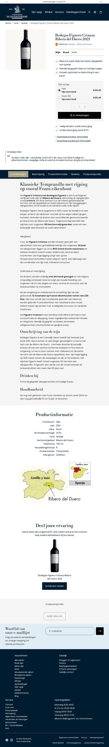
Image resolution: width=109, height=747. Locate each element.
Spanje (24, 23)
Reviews (75, 174)
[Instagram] (11, 740)
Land (16, 23)
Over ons (9, 707)
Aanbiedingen (21, 684)
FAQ (7, 728)
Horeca (62, 663)
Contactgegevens (73, 743)
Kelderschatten (22, 693)
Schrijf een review (54, 586)
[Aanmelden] (100, 631)
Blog (16, 696)
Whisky (18, 681)
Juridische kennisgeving (94, 743)
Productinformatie (57, 174)
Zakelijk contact (66, 672)
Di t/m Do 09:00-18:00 (64, 708)
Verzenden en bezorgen (16, 719)
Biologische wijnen (23, 675)
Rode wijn (19, 663)
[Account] (95, 12)
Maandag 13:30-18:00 (64, 704)
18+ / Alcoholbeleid (14, 725)
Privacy (84, 737)
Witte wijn (19, 666)
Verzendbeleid (58, 743)
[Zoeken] (89, 12)
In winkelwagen (18, 174)
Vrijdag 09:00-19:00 (63, 711)
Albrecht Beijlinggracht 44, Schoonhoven (73, 718)
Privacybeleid (11, 710)
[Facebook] (7, 740)
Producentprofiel (92, 174)
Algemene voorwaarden (16, 716)
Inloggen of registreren (69, 660)
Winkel (18, 690)
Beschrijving (38, 174)
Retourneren (11, 722)
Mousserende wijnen (24, 672)
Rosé (17, 669)
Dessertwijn (20, 678)
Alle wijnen (19, 660)
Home (8, 23)
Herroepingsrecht (97, 737)
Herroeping (10, 713)
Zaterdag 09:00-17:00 (64, 715)
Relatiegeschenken (68, 666)
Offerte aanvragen (68, 669)
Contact (9, 704)
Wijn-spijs (19, 687)
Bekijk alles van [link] (54, 616)
